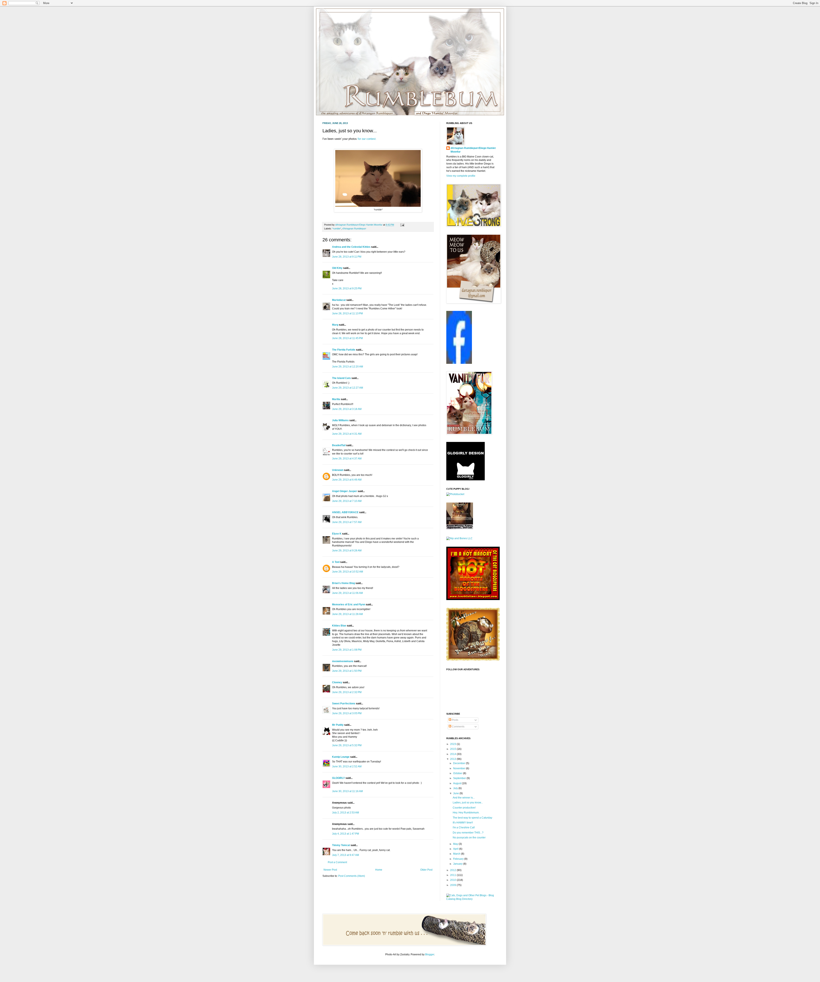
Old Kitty (337, 268)
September (460, 778)
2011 (453, 875)
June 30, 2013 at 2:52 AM (347, 766)
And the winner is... (464, 797)
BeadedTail (339, 445)
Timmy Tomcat (341, 845)
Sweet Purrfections (343, 703)
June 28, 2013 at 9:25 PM (347, 288)
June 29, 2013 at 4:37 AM (347, 458)
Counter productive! (464, 807)
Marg (335, 324)
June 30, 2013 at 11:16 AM (347, 791)
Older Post (426, 869)
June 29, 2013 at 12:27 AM (347, 387)
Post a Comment (337, 862)
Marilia (336, 399)
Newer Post (330, 869)
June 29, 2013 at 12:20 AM (347, 366)
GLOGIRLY (338, 778)
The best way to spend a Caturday (472, 817)
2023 (453, 744)
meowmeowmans (342, 661)
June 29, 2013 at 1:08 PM (347, 649)
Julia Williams (340, 420)
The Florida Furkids (343, 349)
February (458, 858)
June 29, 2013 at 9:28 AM (347, 550)
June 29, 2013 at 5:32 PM (347, 745)
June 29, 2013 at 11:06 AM (347, 593)
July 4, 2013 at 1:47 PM (345, 833)
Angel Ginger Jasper (344, 491)
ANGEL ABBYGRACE (345, 512)
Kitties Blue (339, 625)
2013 (453, 759)
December (459, 763)
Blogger (429, 954)
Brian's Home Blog (343, 583)
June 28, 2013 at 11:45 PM (347, 338)
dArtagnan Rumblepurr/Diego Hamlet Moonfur (473, 150)
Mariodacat (339, 300)
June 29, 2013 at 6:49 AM (347, 479)
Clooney (337, 682)
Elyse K (336, 533)
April (456, 848)
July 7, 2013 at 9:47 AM (345, 855)
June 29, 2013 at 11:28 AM (347, 614)
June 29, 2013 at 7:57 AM (347, 522)
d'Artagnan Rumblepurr (354, 228)
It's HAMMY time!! (463, 822)
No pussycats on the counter (469, 837)
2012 (453, 870)
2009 (453, 885)
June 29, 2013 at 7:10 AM (347, 501)
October (458, 773)
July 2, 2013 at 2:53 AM (345, 812)
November (459, 768)
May (456, 843)
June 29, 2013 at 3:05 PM (347, 713)
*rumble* (336, 228)
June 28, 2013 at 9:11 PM (346, 256)
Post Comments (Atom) (351, 875)
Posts (454, 719)
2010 (453, 880)
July (455, 788)
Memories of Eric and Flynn (348, 604)
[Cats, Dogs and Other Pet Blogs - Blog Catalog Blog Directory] (472, 898)
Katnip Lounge (341, 756)
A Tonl (336, 562)
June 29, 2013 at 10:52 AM (347, 571)
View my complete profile (460, 175)
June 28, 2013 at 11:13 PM (347, 313)
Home (378, 869)
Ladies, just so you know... (468, 802)
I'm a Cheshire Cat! (464, 827)
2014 (453, 754)
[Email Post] (401, 224)
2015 (453, 748)
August (457, 783)
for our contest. (367, 138)
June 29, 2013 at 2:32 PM (347, 692)
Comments (457, 726)
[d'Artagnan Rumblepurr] (459, 362)
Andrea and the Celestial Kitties (351, 246)
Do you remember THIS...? (468, 832)
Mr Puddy (338, 724)
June (456, 793)
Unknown (337, 470)
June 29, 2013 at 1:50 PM (347, 670)
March (457, 853)
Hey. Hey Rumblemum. (466, 812)
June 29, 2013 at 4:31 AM (347, 433)
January (458, 863)
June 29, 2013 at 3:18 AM (347, 409)
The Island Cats (341, 378)
